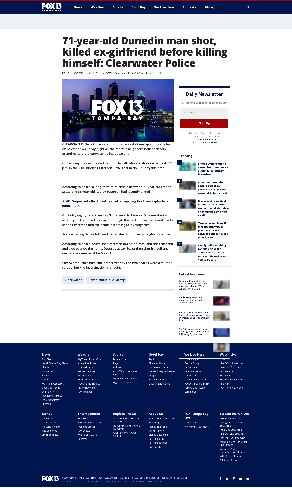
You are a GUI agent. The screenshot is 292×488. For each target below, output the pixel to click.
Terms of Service (207, 142)
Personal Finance (51, 426)
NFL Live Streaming (230, 418)
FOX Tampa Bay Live (231, 387)
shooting (148, 163)
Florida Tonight (192, 363)
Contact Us (155, 447)
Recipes (153, 375)
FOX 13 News (92, 72)
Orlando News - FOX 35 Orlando (126, 420)
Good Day (156, 354)
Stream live (190, 422)
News (46, 354)
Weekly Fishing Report (125, 378)
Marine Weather (86, 371)
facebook (220, 479)
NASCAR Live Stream (231, 433)
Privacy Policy (208, 139)
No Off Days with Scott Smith (125, 373)
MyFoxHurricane (86, 387)
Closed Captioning (158, 434)
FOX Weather (85, 391)
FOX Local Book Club (89, 422)
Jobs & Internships (159, 426)
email (247, 479)
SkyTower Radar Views (90, 359)
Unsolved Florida (51, 387)
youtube (240, 479)
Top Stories (48, 359)
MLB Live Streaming (231, 429)
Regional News (124, 414)
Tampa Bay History (194, 387)
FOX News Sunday (52, 395)
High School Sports (123, 382)
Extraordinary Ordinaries (162, 371)
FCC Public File (157, 438)
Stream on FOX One (235, 414)
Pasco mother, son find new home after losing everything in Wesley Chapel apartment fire (195, 316)
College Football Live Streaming (231, 424)
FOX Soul (225, 375)
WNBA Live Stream (230, 456)
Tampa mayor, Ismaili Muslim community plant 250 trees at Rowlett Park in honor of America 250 (214, 230)
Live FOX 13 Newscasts (233, 363)
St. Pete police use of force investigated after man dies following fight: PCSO (194, 331)
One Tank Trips (192, 371)
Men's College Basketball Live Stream (233, 443)
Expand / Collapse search (248, 7)
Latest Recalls (49, 422)
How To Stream (228, 359)
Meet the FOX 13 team (161, 418)
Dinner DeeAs (192, 367)
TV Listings (155, 422)
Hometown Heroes (159, 367)
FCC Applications (158, 442)
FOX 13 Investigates (53, 383)
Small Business (50, 434)
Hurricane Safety (87, 379)
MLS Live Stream (229, 460)
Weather (84, 354)
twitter (227, 479)
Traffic (152, 359)
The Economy (49, 430)
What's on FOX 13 (87, 434)
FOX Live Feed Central (232, 379)
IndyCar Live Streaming (232, 437)
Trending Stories (86, 426)
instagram (234, 479)
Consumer (47, 371)
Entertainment (89, 414)
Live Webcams (85, 367)
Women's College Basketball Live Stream (232, 450)
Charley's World (157, 363)
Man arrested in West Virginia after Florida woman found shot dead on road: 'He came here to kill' (214, 208)
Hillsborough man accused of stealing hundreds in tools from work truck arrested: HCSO (195, 348)
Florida (45, 367)
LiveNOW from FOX (230, 367)
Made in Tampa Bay (195, 379)
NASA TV (225, 383)
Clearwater (106, 72)
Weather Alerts (86, 375)
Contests (82, 438)
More (209, 7)
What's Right (191, 359)
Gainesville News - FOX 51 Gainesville (127, 427)
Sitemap (46, 404)
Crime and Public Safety (107, 280)
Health (45, 375)
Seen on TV (48, 391)
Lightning (118, 367)
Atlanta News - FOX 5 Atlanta (125, 434)
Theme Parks (191, 375)
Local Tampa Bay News (55, 363)
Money (47, 414)
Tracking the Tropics (89, 383)
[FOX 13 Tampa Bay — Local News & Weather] (53, 7)
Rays (115, 363)
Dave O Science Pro (160, 383)
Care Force (190, 391)
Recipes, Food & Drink (196, 383)
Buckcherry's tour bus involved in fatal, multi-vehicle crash (191, 300)
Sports (118, 354)
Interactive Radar (87, 363)
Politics (46, 379)
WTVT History (156, 430)
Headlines (83, 418)
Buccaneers (119, 359)
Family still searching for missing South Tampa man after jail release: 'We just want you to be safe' (212, 252)
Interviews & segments (197, 426)
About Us (156, 414)
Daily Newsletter (51, 399)
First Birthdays (156, 379)
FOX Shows (84, 430)
